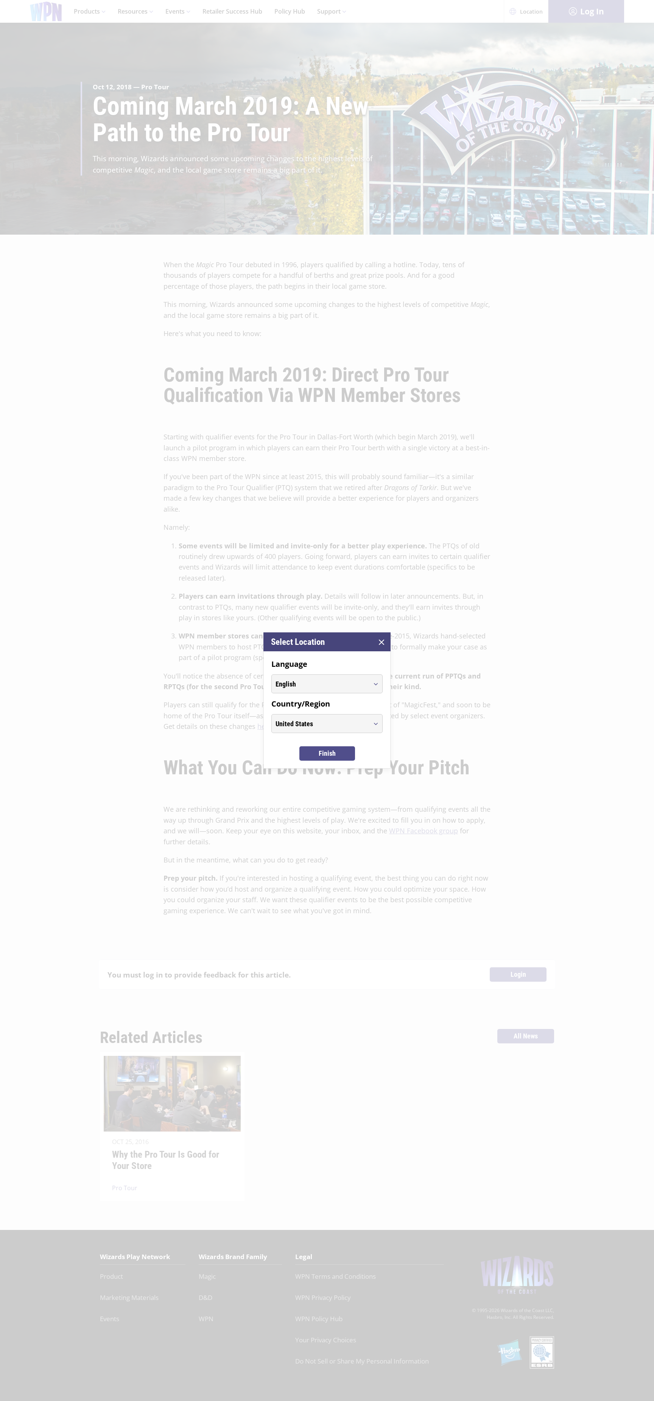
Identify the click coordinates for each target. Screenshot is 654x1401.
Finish (327, 753)
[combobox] (320, 684)
